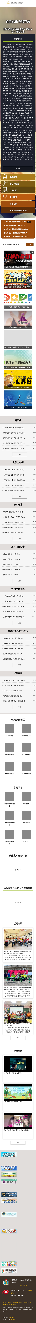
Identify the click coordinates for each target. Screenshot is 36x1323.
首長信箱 (5, 1305)
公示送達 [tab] (18, 505)
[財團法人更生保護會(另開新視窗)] (9, 1237)
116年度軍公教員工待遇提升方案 (14, 680)
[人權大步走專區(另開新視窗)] (9, 1187)
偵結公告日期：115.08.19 (11, 564)
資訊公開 (13, 204)
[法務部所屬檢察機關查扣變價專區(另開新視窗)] (9, 1154)
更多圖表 (18, 870)
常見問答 (13, 197)
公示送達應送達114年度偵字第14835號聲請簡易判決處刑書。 (14, 522)
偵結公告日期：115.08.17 (11, 575)
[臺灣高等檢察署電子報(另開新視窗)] (9, 1194)
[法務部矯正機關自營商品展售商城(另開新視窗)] (9, 1214)
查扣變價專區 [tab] (18, 589)
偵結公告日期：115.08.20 (11, 559)
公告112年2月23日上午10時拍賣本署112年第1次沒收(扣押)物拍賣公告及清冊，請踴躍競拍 (14, 596)
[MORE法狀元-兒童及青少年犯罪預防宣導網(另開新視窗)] (9, 1220)
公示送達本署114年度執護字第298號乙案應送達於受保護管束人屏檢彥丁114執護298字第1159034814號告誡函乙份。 (14, 532)
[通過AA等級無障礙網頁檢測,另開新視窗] (8, 1316)
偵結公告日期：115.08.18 (11, 569)
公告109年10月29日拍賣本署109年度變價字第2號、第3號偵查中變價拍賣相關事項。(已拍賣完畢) (14, 617)
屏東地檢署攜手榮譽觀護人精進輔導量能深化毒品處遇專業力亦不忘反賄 (14, 448)
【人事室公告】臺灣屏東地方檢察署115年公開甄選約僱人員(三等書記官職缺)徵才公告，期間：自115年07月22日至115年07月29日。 (14, 480)
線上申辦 (13, 190)
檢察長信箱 (14, 184)
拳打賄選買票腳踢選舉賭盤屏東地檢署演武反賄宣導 (14, 443)
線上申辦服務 (12, 1305)
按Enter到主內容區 (7, 1)
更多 (19, 454)
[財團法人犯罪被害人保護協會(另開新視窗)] (9, 1244)
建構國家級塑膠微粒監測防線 (12, 696)
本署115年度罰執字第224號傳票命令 (14, 512)
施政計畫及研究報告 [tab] (18, 631)
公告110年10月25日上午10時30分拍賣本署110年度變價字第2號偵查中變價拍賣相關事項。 (14, 606)
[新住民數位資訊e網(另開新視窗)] (9, 1270)
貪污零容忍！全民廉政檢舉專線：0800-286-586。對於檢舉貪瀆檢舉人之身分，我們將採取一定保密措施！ (16, 233)
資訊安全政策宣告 (17, 1302)
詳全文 (18, 168)
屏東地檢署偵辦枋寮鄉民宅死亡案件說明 (14, 438)
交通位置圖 (23, 1285)
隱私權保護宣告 (7, 1302)
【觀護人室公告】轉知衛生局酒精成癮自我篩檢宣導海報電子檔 (14, 485)
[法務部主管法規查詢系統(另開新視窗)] (9, 1201)
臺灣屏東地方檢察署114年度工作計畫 (14, 654)
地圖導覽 (13, 177)
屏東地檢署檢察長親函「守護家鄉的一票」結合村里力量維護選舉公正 (14, 433)
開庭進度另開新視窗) (18, 211)
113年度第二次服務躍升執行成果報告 (14, 659)
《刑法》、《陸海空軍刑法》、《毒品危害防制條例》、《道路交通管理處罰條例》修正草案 (14, 691)
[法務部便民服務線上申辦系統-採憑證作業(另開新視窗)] (9, 1168)
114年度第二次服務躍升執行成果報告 (14, 643)
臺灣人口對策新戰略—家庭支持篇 (14, 701)
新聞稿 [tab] (18, 420)
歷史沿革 (18, 39)
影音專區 (18, 1051)
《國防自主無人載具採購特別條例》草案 (14, 685)
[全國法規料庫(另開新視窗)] (9, 1207)
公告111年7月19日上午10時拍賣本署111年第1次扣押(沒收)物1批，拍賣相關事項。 (14, 601)
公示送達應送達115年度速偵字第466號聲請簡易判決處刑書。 (14, 527)
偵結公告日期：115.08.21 (11, 554)
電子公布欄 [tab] (18, 462)
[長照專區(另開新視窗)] (9, 1264)
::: (1, 6)
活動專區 (18, 924)
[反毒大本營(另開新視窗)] (9, 1181)
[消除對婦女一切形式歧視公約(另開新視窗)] (9, 1257)
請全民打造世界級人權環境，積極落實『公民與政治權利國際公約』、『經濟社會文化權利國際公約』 (16, 229)
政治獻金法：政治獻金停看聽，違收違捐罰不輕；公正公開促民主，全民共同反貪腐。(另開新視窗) (16, 236)
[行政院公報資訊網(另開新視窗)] (9, 1250)
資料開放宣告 (27, 1302)
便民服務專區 (18, 720)
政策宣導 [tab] (18, 673)
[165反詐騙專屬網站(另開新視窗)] (9, 1231)
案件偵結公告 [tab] (18, 547)
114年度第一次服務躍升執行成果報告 (14, 648)
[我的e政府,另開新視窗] (16, 1316)
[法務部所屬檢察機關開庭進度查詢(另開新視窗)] (9, 1161)
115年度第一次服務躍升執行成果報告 (14, 638)
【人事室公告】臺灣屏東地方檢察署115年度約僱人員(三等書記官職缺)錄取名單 (14, 475)
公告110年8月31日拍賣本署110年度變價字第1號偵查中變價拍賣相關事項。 (14, 611)
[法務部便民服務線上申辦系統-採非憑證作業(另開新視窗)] (9, 1174)
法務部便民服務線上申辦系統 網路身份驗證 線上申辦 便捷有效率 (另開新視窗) (16, 222)
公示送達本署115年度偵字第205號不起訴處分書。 (14, 517)
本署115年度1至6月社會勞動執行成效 (14, 428)
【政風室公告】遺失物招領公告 (13, 470)
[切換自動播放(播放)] (29, 222)
